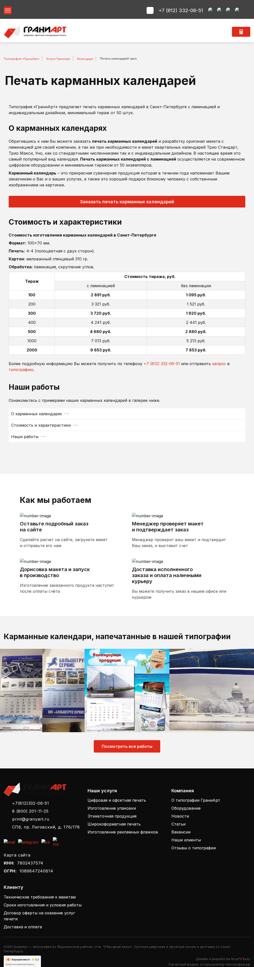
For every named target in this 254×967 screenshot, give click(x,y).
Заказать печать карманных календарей (127, 201)
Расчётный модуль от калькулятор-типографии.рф (209, 964)
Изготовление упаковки (112, 808)
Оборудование (186, 808)
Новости (180, 816)
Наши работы (24, 436)
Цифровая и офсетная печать (117, 800)
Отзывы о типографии (193, 847)
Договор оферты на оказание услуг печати (39, 915)
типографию (21, 369)
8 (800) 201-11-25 (30, 811)
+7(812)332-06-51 (30, 803)
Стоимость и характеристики (41, 425)
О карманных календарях (36, 413)
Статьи (178, 824)
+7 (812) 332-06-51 (181, 10)
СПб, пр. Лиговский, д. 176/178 (46, 827)
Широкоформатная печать (114, 824)
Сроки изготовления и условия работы (43, 904)
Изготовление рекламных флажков (123, 831)
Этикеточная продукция (112, 816)
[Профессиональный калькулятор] (241, 32)
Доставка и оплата (23, 926)
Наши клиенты (186, 839)
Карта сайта (17, 855)
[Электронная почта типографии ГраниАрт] (211, 10)
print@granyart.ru (30, 819)
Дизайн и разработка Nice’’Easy (223, 959)
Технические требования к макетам (40, 897)
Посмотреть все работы (127, 746)
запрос (219, 363)
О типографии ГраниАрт (195, 800)
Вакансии (180, 831)
